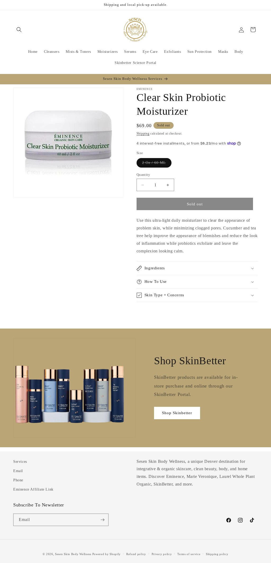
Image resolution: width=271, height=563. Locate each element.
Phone (18, 480)
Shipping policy (217, 554)
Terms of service (188, 554)
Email (18, 471)
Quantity (143, 175)
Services (20, 462)
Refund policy (136, 554)
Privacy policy (162, 554)
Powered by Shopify (106, 554)
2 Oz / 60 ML (156, 164)
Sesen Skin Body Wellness (73, 554)
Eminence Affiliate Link (33, 489)
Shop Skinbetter (177, 413)
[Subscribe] (102, 520)
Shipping (143, 133)
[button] (19, 29)
